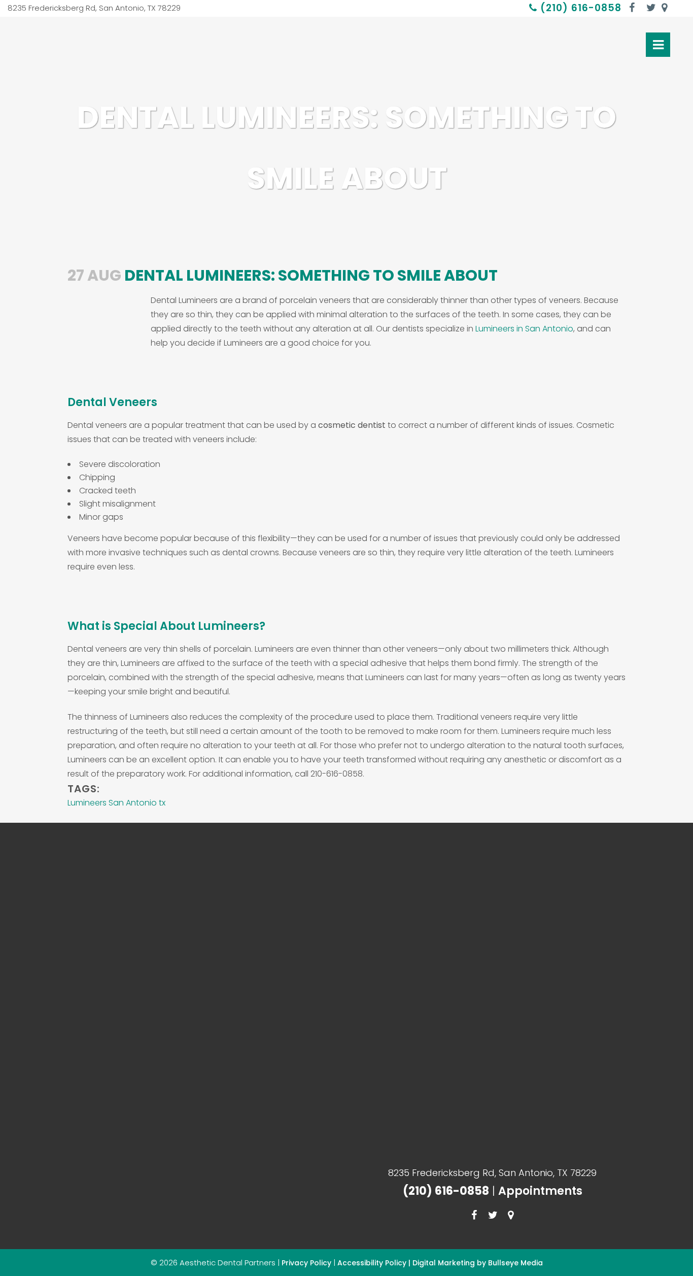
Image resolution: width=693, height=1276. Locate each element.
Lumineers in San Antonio (524, 328)
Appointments (540, 1191)
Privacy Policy (306, 1263)
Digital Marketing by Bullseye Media (477, 1263)
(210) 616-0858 (579, 8)
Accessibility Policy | (374, 1263)
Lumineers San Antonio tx (116, 803)
